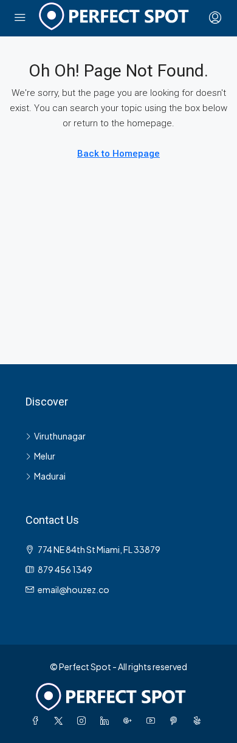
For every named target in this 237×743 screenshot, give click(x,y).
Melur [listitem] (44, 455)
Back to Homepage (118, 153)
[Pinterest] (176, 720)
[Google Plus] (130, 720)
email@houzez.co (73, 589)
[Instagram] (84, 720)
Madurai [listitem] (50, 475)
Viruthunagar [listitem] (60, 435)
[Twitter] (60, 720)
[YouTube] (153, 720)
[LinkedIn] (107, 720)
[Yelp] (199, 720)
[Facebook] (37, 720)
